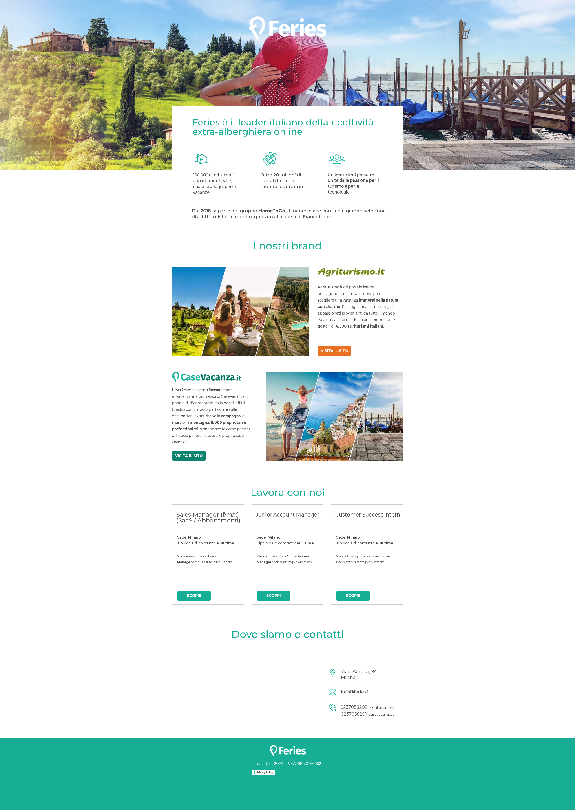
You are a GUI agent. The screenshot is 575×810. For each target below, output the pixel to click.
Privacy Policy (265, 772)
